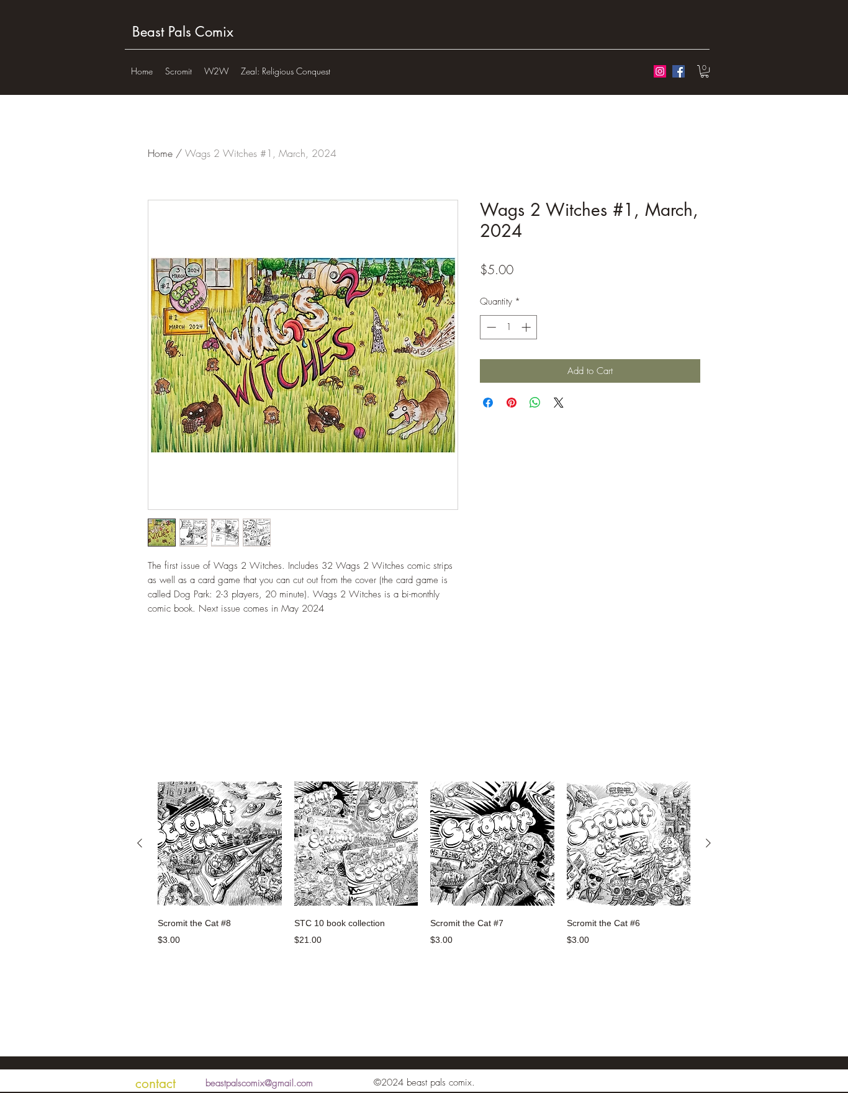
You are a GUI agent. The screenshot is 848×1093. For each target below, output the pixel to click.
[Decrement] (490, 327)
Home (160, 153)
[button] (704, 71)
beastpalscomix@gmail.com (259, 1083)
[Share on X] (558, 402)
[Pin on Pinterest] (511, 402)
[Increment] (527, 327)
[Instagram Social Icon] (660, 71)
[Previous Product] (139, 843)
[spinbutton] (508, 327)
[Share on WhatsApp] (535, 402)
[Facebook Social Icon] (678, 71)
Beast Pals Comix (182, 31)
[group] (424, 872)
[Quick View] (220, 844)
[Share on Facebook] (487, 402)
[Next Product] (708, 843)
